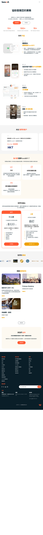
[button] (39, 2)
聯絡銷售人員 (31, 244)
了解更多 (26, 22)
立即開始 (11, 244)
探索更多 (21, 322)
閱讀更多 (3, 295)
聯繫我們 (21, 342)
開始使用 (17, 22)
